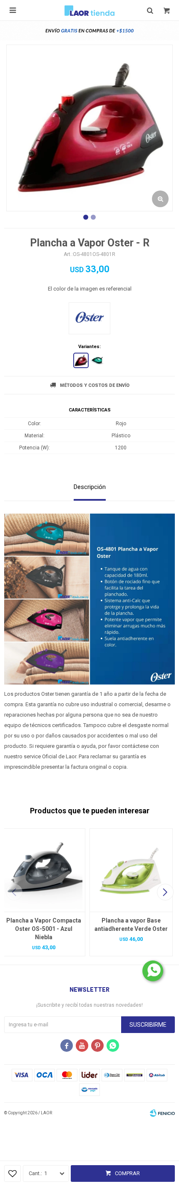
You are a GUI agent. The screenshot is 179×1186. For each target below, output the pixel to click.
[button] (165, 892)
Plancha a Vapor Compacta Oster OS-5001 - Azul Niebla (43, 928)
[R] (81, 360)
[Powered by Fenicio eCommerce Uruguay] (162, 1113)
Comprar (127, 1173)
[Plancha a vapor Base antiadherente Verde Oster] (131, 870)
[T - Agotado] (98, 360)
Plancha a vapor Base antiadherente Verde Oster (131, 924)
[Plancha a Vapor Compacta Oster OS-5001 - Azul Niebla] (43, 870)
